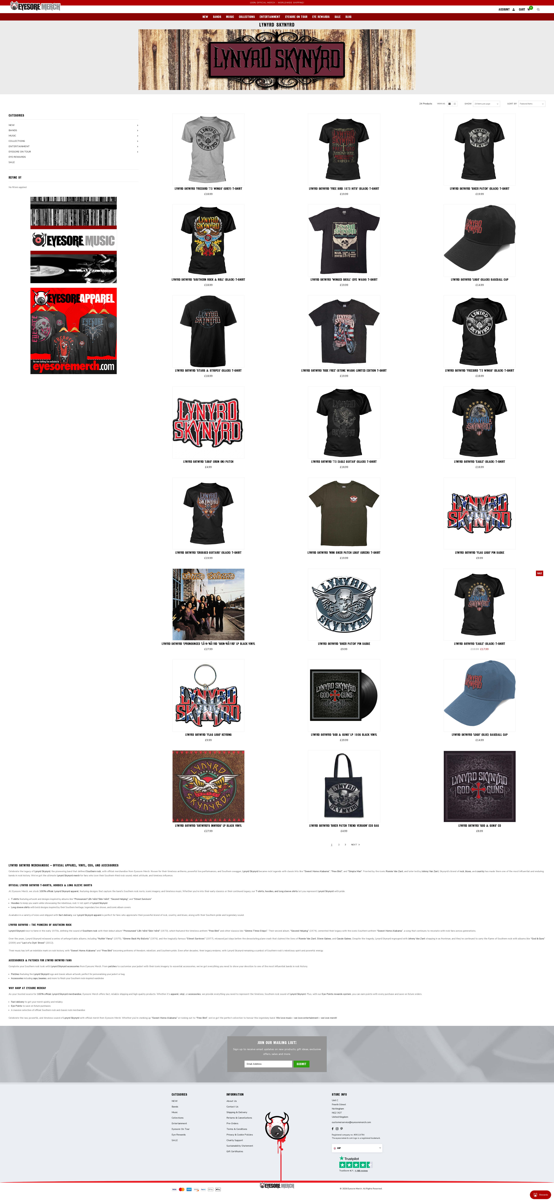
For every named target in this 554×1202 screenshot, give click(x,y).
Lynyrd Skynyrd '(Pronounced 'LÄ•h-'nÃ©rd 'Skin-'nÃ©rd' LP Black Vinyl (208, 643)
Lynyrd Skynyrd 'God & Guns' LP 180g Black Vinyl (344, 734)
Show (468, 103)
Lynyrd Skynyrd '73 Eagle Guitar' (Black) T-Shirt (344, 461)
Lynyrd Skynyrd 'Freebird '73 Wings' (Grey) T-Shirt (208, 188)
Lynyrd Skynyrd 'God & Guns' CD (479, 825)
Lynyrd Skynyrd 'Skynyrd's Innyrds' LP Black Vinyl (208, 825)
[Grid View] (449, 103)
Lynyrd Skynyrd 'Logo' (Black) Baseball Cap (479, 279)
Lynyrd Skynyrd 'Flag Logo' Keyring (208, 734)
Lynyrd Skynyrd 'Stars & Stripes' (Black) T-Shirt (208, 370)
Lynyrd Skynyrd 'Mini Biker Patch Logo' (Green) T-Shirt (344, 552)
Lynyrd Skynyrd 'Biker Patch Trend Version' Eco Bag (344, 825)
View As (441, 104)
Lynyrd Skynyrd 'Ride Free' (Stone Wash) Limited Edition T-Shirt (344, 370)
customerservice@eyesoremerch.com (351, 1122)
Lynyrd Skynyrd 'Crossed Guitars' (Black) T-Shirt (208, 552)
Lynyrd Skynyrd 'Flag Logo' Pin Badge (479, 552)
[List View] (454, 103)
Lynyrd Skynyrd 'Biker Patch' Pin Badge (344, 643)
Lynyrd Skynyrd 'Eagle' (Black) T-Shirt (479, 461)
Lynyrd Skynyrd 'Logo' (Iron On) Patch (208, 461)
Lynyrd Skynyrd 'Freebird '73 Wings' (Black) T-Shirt (479, 370)
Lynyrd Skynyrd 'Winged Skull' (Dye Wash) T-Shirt (344, 279)
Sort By (512, 103)
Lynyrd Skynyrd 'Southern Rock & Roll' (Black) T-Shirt (208, 279)
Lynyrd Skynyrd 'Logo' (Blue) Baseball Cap (480, 734)
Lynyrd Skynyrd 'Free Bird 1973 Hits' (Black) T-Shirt (344, 188)
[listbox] (531, 104)
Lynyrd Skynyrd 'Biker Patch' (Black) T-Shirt (479, 188)
